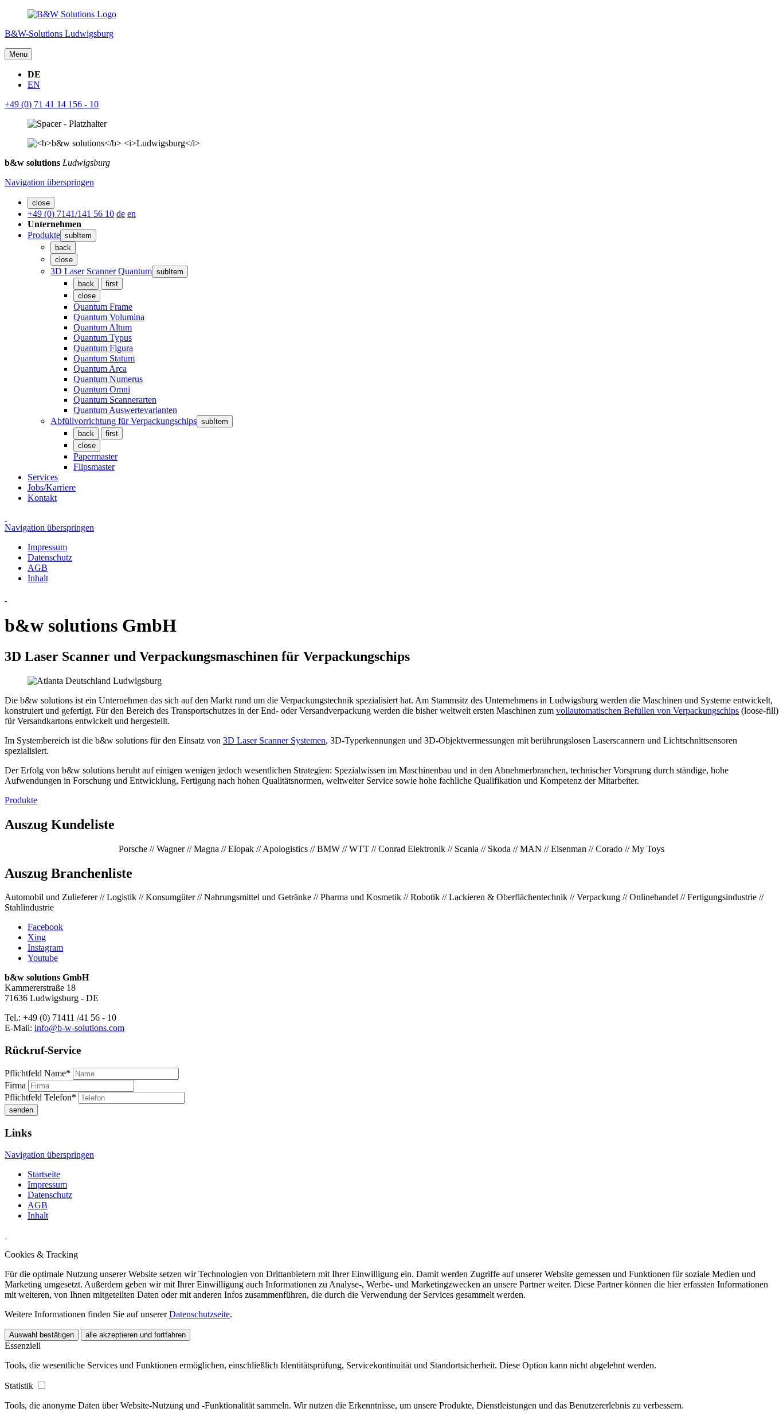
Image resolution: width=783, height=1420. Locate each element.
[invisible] (6, 517)
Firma (16, 1085)
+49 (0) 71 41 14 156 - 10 (52, 104)
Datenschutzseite (199, 1314)
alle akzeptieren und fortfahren (135, 1334)
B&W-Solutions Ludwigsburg (59, 33)
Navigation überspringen (49, 182)
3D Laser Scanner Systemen (274, 740)
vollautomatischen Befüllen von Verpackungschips (647, 710)
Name (38, 1073)
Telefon (40, 1097)
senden (21, 1110)
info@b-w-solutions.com (79, 1028)
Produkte (21, 800)
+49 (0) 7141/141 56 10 (71, 214)
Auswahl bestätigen (41, 1334)
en (131, 214)
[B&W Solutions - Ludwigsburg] (72, 14)
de (120, 214)
